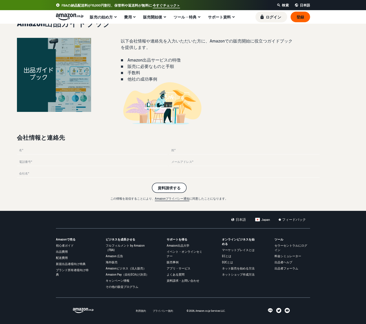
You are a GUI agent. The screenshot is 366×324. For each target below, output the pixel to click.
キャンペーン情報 (117, 280)
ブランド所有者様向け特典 (72, 272)
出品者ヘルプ (283, 262)
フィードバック (294, 219)
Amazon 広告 (114, 256)
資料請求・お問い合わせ (183, 280)
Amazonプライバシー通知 (172, 198)
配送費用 (62, 257)
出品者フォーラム (286, 268)
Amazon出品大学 (178, 245)
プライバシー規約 (163, 310)
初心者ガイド (65, 245)
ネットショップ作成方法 (238, 274)
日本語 (241, 219)
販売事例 (173, 262)
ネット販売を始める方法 (238, 268)
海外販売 (112, 262)
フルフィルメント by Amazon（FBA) (125, 248)
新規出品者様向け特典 (71, 264)
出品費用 (62, 251)
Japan (265, 219)
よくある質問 (175, 274)
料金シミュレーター (287, 256)
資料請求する (169, 187)
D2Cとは (227, 262)
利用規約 (141, 310)
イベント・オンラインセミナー (184, 254)
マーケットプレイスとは (238, 250)
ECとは (226, 256)
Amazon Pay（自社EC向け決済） (127, 274)
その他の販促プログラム (122, 286)
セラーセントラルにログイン (290, 248)
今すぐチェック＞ (166, 5)
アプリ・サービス (178, 268)
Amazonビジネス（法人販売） (126, 268)
